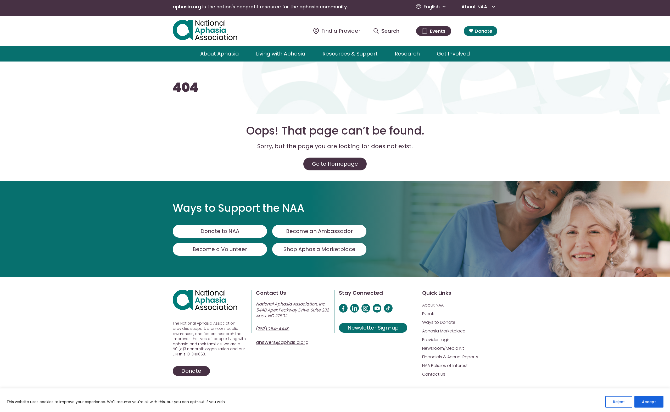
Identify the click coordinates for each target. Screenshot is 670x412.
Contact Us (433, 374)
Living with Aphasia (280, 53)
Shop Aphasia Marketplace (319, 249)
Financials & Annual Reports (450, 357)
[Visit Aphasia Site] (211, 31)
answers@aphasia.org (282, 342)
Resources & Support (350, 53)
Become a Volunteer (220, 249)
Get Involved (453, 53)
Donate (483, 31)
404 (185, 87)
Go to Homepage (335, 164)
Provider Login (436, 340)
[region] (335, 400)
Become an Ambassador (319, 231)
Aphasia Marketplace (443, 331)
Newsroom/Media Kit (443, 348)
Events (429, 314)
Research (407, 53)
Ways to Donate (438, 322)
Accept (649, 401)
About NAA (474, 6)
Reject (619, 401)
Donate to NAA (219, 231)
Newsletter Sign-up (373, 327)
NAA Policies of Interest (445, 366)
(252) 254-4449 (272, 329)
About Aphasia (219, 53)
